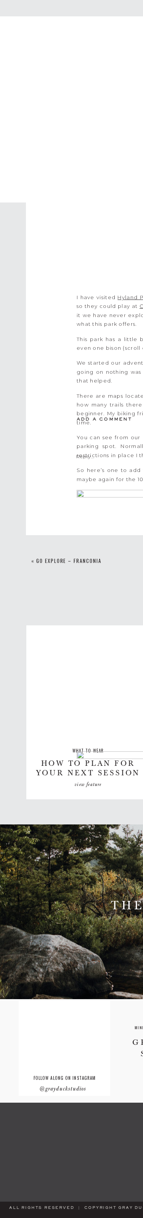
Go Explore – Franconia (68, 560)
